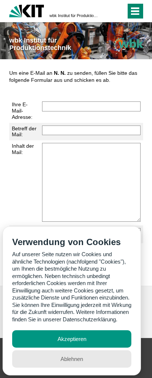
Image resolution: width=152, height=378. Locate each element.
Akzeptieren (72, 339)
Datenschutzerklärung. (90, 319)
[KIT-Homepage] (26, 10)
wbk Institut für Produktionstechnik (73, 15)
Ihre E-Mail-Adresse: (22, 110)
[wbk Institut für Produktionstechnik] (128, 44)
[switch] (107, 11)
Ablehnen (72, 359)
